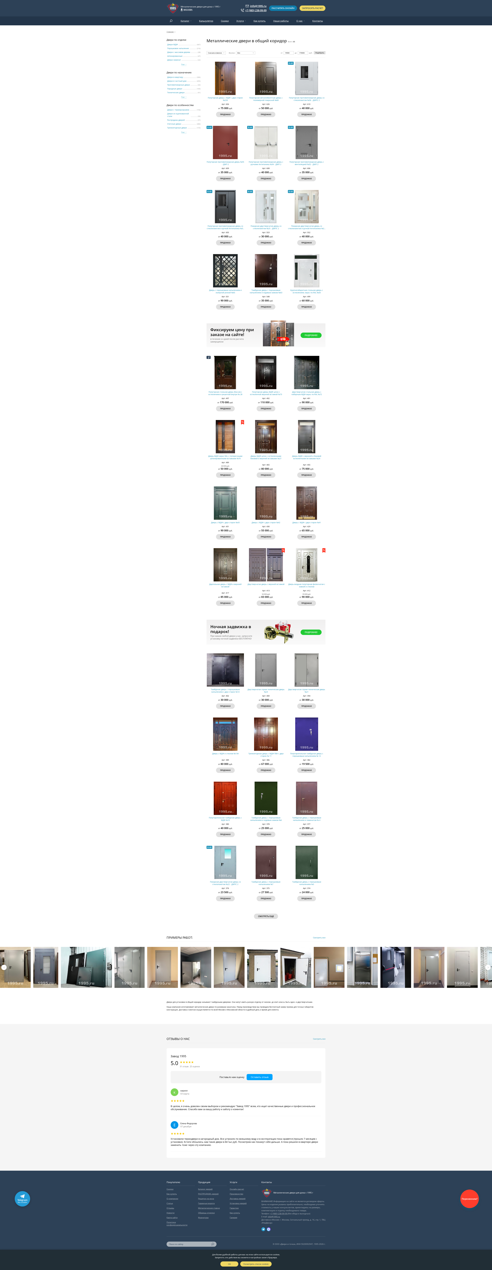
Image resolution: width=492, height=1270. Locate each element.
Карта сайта (172, 1217)
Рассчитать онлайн (283, 8)
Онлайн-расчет (237, 1189)
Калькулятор (206, 20)
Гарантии (234, 1208)
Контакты (317, 20)
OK (229, 1264)
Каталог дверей (205, 1189)
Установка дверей (238, 1203)
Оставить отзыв (259, 1077)
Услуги (240, 20)
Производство (236, 1194)
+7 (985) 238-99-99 (255, 10)
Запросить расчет (312, 8)
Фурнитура (203, 1217)
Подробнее (311, 335)
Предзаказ (225, 114)
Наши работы (281, 20)
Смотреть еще (266, 916)
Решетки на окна (206, 1198)
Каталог (185, 20)
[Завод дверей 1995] (173, 8)
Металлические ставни (209, 1208)
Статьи (170, 1203)
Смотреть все (319, 937)
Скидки (225, 20)
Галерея (233, 1217)
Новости (171, 1212)
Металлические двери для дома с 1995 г (200, 6)
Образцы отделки (206, 1212)
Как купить (260, 20)
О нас (299, 20)
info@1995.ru (258, 6)
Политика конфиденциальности (177, 1223)
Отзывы (170, 1208)
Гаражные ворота (206, 1203)
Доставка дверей (237, 1198)
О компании (172, 1198)
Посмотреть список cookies (256, 1264)
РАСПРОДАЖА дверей (208, 1194)
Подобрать (319, 53)
